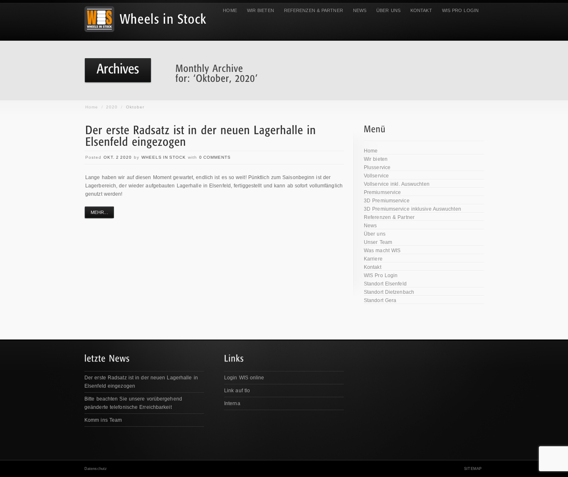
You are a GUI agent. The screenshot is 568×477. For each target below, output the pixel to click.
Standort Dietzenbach (389, 292)
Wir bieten (260, 10)
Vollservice (376, 176)
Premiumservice (382, 192)
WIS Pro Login (460, 10)
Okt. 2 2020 (118, 157)
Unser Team (378, 242)
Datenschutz (95, 469)
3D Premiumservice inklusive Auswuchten (412, 209)
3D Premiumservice (387, 201)
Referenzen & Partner (313, 10)
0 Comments (215, 157)
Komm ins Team (103, 420)
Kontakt (421, 10)
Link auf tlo (237, 390)
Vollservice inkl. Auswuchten (397, 184)
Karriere (373, 259)
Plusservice (377, 167)
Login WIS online (244, 378)
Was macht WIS (382, 250)
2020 (112, 107)
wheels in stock (163, 157)
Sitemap (473, 469)
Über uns (388, 10)
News (359, 10)
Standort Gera (380, 300)
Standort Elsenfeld (385, 284)
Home (230, 10)
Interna (232, 403)
